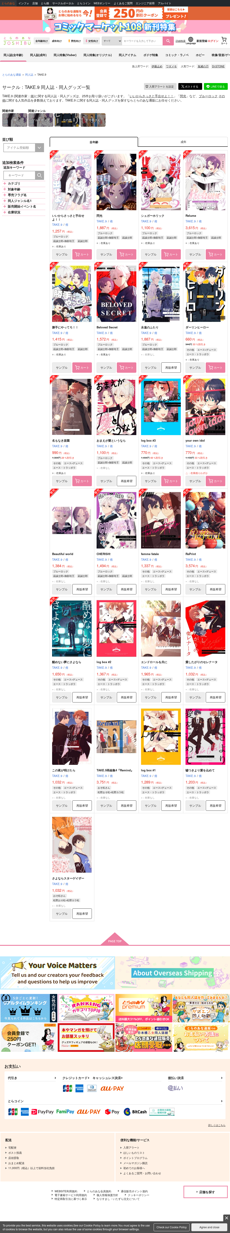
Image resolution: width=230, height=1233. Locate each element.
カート (84, 254)
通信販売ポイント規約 (134, 1191)
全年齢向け (41, 41)
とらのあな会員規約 (99, 1191)
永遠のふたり (150, 327)
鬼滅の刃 (203, 66)
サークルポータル (63, 3)
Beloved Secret (107, 327)
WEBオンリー (102, 3)
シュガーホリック (152, 215)
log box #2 (104, 662)
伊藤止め (157, 66)
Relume (191, 215)
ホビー (200, 55)
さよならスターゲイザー (68, 878)
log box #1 (148, 770)
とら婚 (45, 3)
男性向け (76, 41)
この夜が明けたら (63, 770)
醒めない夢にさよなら (66, 662)
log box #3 (148, 440)
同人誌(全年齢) (13, 55)
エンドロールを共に (154, 662)
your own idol (195, 440)
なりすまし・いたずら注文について (118, 1199)
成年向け (57, 41)
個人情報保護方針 (107, 1195)
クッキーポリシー (138, 1195)
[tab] (183, 142)
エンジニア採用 (145, 3)
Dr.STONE (218, 66)
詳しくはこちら (217, 1125)
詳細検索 (181, 41)
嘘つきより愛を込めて (200, 770)
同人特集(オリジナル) (98, 55)
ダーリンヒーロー (197, 327)
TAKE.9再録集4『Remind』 (115, 770)
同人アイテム (127, 55)
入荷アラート (161, 86)
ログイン (213, 41)
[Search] (39, 175)
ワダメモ (171, 66)
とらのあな (8, 3)
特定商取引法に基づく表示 (71, 1199)
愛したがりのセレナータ (202, 662)
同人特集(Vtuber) (65, 55)
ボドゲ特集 (151, 55)
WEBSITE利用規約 (66, 1191)
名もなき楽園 (61, 440)
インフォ (23, 3)
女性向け (93, 41)
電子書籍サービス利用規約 (71, 1195)
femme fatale (150, 554)
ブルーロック (208, 96)
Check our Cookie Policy (172, 1227)
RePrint (191, 554)
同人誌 (29, 74)
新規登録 (202, 41)
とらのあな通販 (11, 74)
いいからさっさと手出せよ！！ (152, 96)
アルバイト (164, 3)
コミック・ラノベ (177, 55)
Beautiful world (62, 554)
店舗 (35, 3)
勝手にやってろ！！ (65, 327)
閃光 (183, 96)
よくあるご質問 (123, 3)
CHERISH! (104, 554)
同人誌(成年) (38, 55)
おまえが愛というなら (111, 440)
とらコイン (84, 3)
